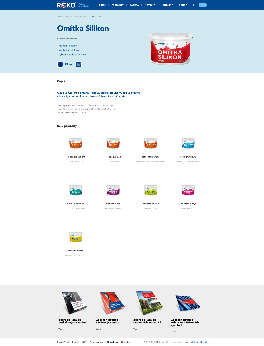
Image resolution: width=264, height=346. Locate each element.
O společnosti (63, 342)
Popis (61, 81)
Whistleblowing (97, 342)
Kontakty (167, 5)
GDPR (84, 342)
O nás (102, 5)
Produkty (118, 5)
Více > (61, 329)
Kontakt (75, 342)
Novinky (150, 5)
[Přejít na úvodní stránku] (75, 5)
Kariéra (134, 5)
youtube (127, 342)
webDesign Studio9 (198, 342)
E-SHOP (183, 5)
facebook (114, 342)
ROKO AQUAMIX (81, 16)
